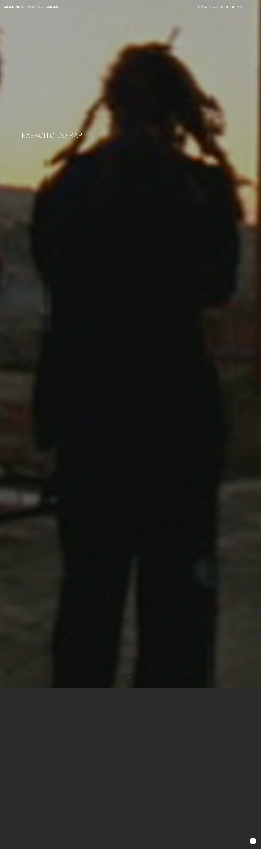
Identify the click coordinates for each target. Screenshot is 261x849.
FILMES (214, 7)
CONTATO (237, 7)
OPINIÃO (203, 7)
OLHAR (225, 7)
